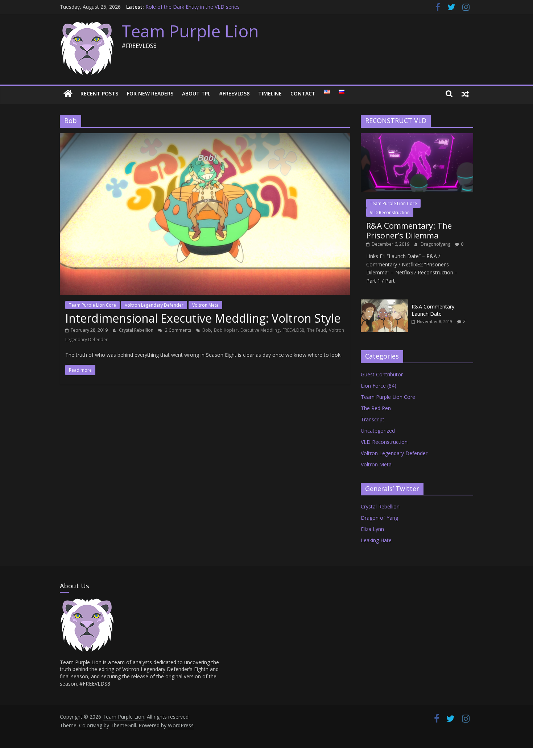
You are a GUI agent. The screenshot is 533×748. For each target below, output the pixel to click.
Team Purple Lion (190, 31)
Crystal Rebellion (136, 330)
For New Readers (150, 93)
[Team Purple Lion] (68, 93)
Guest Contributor (382, 374)
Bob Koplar (225, 330)
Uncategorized (378, 430)
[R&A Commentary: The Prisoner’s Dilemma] (417, 137)
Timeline (270, 93)
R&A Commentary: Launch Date (433, 310)
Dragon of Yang (379, 517)
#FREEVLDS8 (234, 93)
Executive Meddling (260, 330)
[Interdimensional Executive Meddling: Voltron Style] (205, 138)
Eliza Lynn (372, 529)
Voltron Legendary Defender (154, 305)
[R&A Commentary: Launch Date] (384, 303)
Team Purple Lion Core (92, 305)
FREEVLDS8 (293, 330)
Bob (206, 330)
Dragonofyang (436, 244)
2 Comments (177, 330)
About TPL (196, 93)
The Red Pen (376, 408)
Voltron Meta (205, 305)
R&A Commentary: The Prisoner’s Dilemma (409, 230)
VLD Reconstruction (390, 212)
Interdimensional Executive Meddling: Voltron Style (202, 318)
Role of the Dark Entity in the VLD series (192, 6)
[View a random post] (465, 93)
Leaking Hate (376, 540)
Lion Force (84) (378, 385)
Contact (302, 93)
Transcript (372, 419)
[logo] (87, 601)
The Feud (316, 330)
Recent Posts (99, 93)
